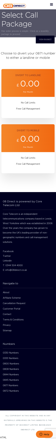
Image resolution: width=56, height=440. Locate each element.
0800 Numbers (11, 364)
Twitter (7, 256)
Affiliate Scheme (12, 298)
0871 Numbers (10, 385)
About (6, 292)
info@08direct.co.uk (16, 270)
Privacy (7, 325)
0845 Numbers (11, 380)
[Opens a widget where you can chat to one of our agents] (44, 434)
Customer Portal (11, 309)
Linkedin (7, 261)
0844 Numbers (11, 375)
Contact (7, 314)
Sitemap (7, 331)
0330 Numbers (11, 353)
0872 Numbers (11, 391)
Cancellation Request (14, 303)
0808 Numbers (11, 369)
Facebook (8, 251)
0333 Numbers (10, 358)
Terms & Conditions (13, 320)
